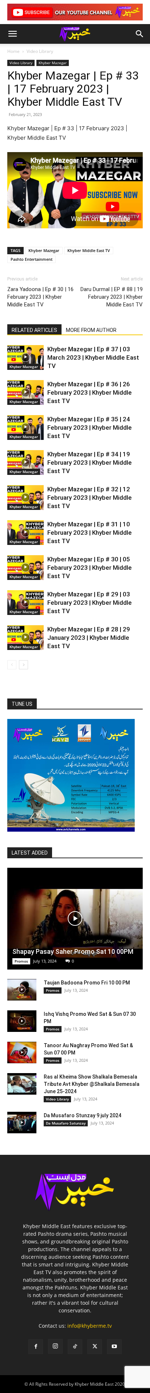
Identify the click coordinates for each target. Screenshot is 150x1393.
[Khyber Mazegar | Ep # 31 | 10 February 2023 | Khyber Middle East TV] (25, 532)
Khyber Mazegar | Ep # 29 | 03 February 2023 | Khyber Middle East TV (89, 603)
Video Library (40, 51)
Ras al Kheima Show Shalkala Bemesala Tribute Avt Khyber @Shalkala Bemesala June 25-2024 (91, 1084)
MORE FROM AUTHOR (91, 330)
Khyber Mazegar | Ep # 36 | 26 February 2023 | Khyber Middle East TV (89, 392)
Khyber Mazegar (53, 62)
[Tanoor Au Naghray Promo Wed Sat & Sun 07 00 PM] (21, 1053)
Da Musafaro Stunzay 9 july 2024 (82, 1115)
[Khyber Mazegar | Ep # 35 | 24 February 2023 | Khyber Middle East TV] (25, 427)
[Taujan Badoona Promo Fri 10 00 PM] (21, 990)
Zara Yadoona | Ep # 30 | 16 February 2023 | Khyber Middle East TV (40, 297)
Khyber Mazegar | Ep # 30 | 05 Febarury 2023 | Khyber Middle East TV (89, 568)
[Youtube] (114, 1346)
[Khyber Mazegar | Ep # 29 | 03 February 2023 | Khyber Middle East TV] (25, 602)
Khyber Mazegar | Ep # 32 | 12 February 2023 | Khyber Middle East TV (89, 497)
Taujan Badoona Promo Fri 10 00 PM (87, 983)
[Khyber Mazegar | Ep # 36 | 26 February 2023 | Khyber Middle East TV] (25, 392)
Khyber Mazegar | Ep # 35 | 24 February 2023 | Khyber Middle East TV (89, 427)
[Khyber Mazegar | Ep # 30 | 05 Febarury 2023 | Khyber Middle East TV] (25, 567)
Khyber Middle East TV (88, 250)
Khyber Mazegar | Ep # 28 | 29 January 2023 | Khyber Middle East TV (88, 638)
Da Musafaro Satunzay (66, 1123)
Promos (21, 961)
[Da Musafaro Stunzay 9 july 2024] (21, 1123)
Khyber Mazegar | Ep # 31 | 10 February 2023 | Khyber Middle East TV (89, 533)
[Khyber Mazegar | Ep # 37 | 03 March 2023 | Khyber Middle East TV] (25, 357)
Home (13, 51)
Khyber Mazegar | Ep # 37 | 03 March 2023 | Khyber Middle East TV (93, 357)
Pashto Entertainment (31, 259)
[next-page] (23, 664)
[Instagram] (55, 1346)
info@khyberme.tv (89, 1325)
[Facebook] (35, 1346)
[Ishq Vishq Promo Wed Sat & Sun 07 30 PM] (21, 1021)
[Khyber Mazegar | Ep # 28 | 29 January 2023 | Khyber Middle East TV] (25, 637)
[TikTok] (75, 1346)
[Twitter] (94, 1346)
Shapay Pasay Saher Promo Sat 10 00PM (72, 951)
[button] (12, 34)
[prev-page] (11, 664)
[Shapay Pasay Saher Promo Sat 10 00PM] (75, 919)
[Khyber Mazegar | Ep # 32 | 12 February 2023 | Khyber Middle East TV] (25, 497)
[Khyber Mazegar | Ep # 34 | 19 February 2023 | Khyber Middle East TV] (25, 462)
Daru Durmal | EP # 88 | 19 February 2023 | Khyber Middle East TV (111, 297)
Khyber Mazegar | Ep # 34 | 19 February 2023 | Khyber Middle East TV (89, 462)
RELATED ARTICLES (34, 330)
